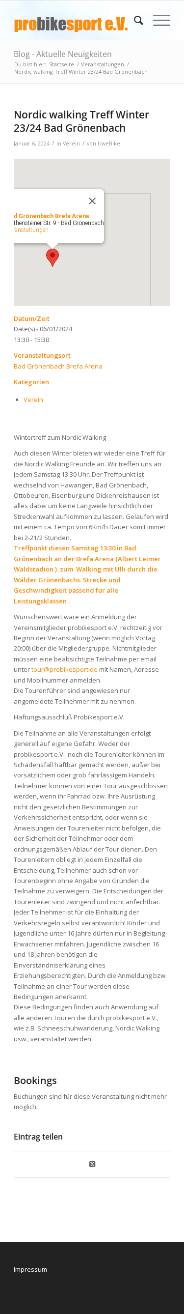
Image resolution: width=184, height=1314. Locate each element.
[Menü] (156, 20)
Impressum (30, 1269)
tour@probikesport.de (64, 669)
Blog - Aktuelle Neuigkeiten (63, 54)
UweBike (109, 143)
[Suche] (133, 20)
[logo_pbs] (76, 20)
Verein (71, 143)
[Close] (92, 201)
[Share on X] (92, 1164)
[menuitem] (133, 20)
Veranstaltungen (28, 230)
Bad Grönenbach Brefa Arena (58, 366)
